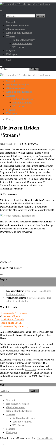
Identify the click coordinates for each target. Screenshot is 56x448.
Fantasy (10, 119)
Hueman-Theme (45, 438)
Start (8, 60)
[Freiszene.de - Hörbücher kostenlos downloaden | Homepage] (25, 4)
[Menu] (1, 10)
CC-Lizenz (30, 369)
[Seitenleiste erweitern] (1, 274)
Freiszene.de (10, 143)
